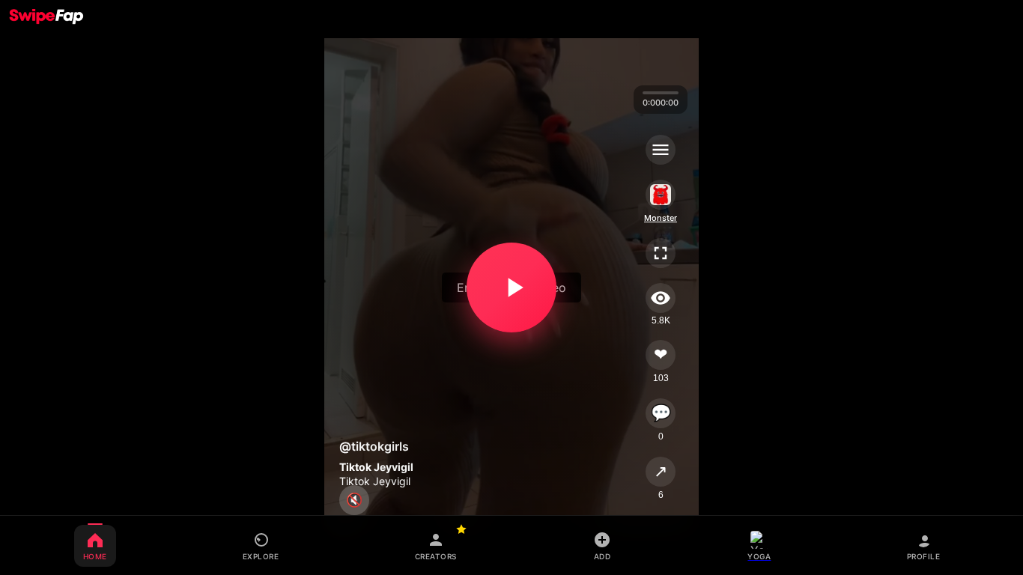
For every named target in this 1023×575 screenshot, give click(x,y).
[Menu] (661, 150)
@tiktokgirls (374, 446)
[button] (511, 287)
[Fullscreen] (661, 253)
